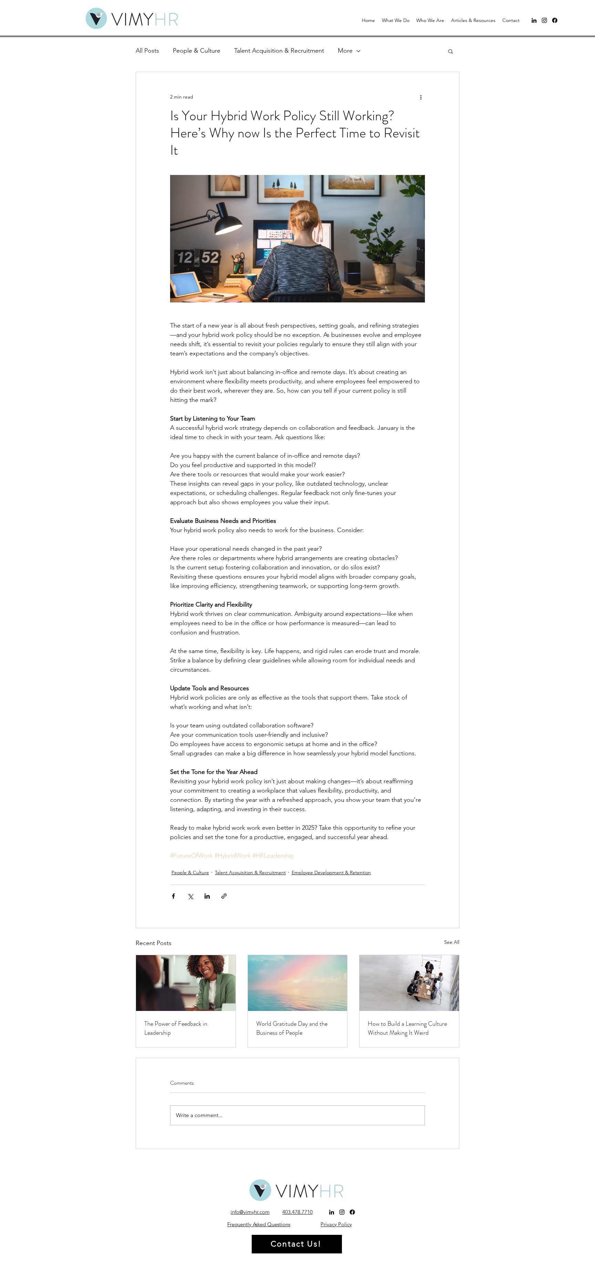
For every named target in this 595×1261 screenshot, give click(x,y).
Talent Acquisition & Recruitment (279, 50)
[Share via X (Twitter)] (190, 896)
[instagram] (544, 20)
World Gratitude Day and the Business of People (291, 1028)
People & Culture (196, 50)
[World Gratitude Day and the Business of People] (297, 983)
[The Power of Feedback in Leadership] (186, 983)
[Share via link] (224, 896)
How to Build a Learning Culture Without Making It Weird (407, 1028)
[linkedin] (534, 20)
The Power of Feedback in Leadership (175, 1028)
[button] (395, 20)
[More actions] (421, 97)
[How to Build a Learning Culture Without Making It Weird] (409, 983)
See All (451, 942)
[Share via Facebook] (173, 896)
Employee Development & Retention (331, 872)
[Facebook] (554, 20)
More (345, 50)
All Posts (147, 50)
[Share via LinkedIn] (207, 896)
